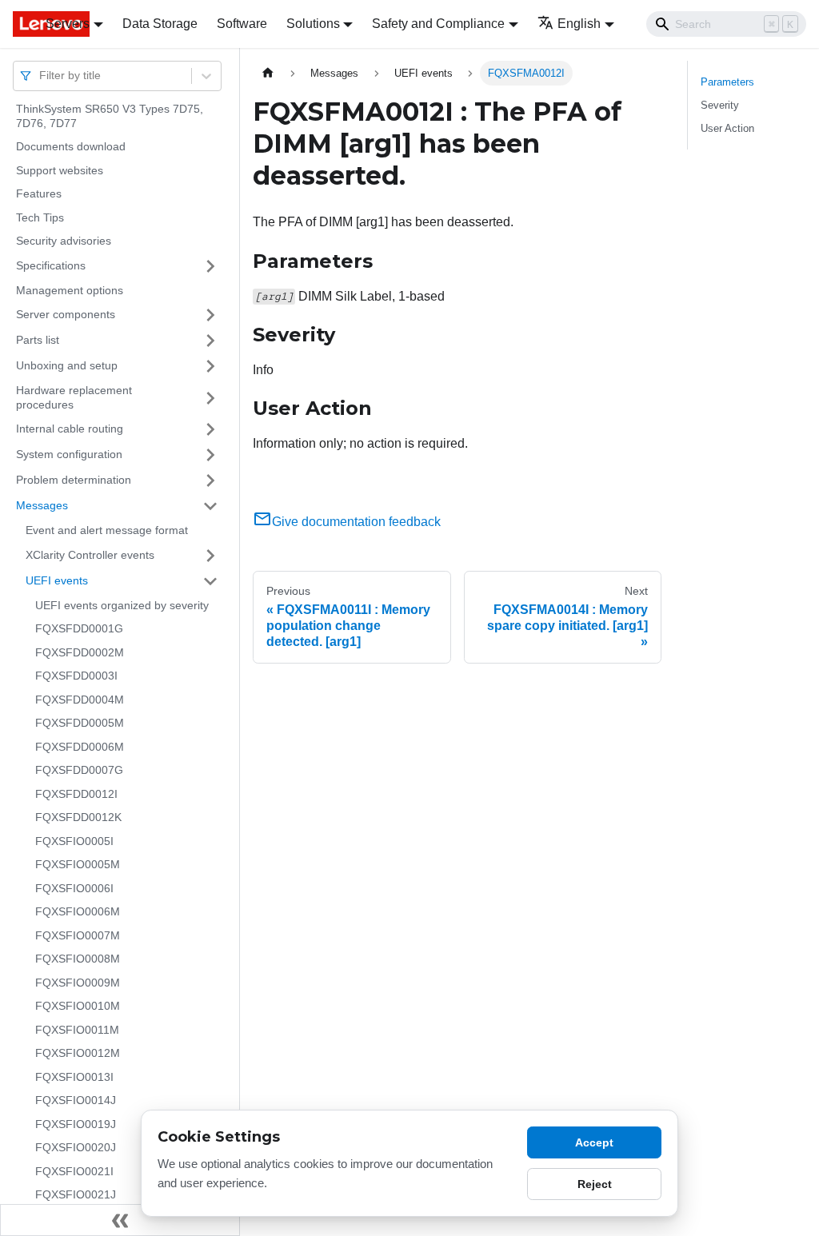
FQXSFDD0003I (76, 675)
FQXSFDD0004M (79, 699)
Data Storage (160, 23)
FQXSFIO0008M (77, 958)
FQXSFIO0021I (74, 1171)
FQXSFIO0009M (77, 982)
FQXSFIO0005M (77, 864)
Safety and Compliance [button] (438, 23)
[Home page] (268, 73)
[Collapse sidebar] (120, 1220)
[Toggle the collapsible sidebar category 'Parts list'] (210, 340)
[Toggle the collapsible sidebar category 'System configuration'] (210, 455)
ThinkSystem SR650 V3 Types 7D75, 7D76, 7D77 (109, 116)
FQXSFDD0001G (79, 628)
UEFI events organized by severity (122, 605)
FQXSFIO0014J (75, 1100)
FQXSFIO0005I (74, 841)
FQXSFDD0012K (78, 817)
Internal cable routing (69, 428)
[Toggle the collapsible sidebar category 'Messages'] (210, 506)
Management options (69, 290)
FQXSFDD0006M (79, 746)
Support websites (59, 170)
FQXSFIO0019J (75, 1124)
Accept (594, 1142)
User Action (727, 128)
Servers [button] (68, 23)
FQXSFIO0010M (77, 1005)
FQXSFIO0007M (77, 935)
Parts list (37, 339)
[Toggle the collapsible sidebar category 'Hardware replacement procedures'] (210, 398)
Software (242, 23)
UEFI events (57, 580)
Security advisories (63, 240)
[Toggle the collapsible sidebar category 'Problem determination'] (210, 480)
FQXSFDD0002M (79, 652)
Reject (594, 1184)
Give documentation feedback (356, 521)
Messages (42, 505)
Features (39, 193)
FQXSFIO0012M (77, 1053)
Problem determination (73, 479)
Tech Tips (40, 217)
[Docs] (18, 24)
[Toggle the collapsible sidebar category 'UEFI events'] (210, 581)
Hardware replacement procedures (74, 397)
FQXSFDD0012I (76, 793)
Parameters (727, 82)
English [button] (579, 23)
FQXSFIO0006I (74, 888)
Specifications (51, 265)
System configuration (69, 454)
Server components (65, 314)
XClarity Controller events (90, 554)
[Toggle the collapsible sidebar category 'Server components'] (210, 315)
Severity (720, 105)
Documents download (71, 146)
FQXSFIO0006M (77, 911)
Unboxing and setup (67, 365)
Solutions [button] (313, 23)
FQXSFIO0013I (74, 1077)
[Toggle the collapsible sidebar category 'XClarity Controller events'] (210, 555)
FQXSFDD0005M (79, 722)
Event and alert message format (107, 530)
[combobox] (40, 75)
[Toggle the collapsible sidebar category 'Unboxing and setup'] (210, 366)
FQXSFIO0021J (75, 1194)
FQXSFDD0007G (79, 770)
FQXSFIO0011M (77, 1029)
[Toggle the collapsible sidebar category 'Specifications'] (210, 266)
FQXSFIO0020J (75, 1147)
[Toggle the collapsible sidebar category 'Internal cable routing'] (210, 429)
